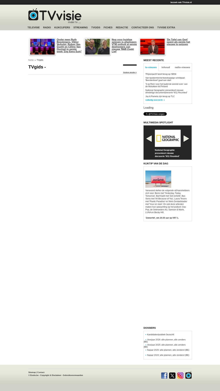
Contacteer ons (142, 27)
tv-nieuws (151, 67)
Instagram (180, 375)
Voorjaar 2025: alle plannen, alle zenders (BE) (165, 346)
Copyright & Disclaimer (50, 375)
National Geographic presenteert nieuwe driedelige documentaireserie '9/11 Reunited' (166, 91)
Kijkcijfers (62, 27)
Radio (47, 27)
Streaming (80, 27)
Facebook (164, 375)
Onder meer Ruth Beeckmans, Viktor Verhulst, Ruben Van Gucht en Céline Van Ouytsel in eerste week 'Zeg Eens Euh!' (69, 45)
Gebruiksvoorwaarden (73, 375)
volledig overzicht (154, 100)
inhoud (166, 67)
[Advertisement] (142, 16)
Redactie (122, 27)
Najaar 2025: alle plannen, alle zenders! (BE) (168, 350)
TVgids (95, 27)
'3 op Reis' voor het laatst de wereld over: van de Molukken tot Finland (166, 85)
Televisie (34, 27)
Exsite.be (34, 375)
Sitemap (32, 372)
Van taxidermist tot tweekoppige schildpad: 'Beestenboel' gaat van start (165, 79)
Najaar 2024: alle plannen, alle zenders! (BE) (168, 355)
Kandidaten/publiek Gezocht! (160, 334)
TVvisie (188, 375)
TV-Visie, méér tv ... (54, 15)
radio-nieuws (182, 67)
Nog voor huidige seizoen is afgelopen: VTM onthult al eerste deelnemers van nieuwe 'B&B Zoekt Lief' (124, 45)
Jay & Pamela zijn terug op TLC (160, 96)
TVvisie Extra (166, 27)
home (31, 60)
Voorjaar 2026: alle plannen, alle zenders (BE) (165, 341)
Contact (41, 372)
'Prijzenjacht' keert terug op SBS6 (160, 74)
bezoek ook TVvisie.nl (181, 2)
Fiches (108, 27)
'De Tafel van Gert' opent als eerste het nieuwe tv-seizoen (178, 41)
